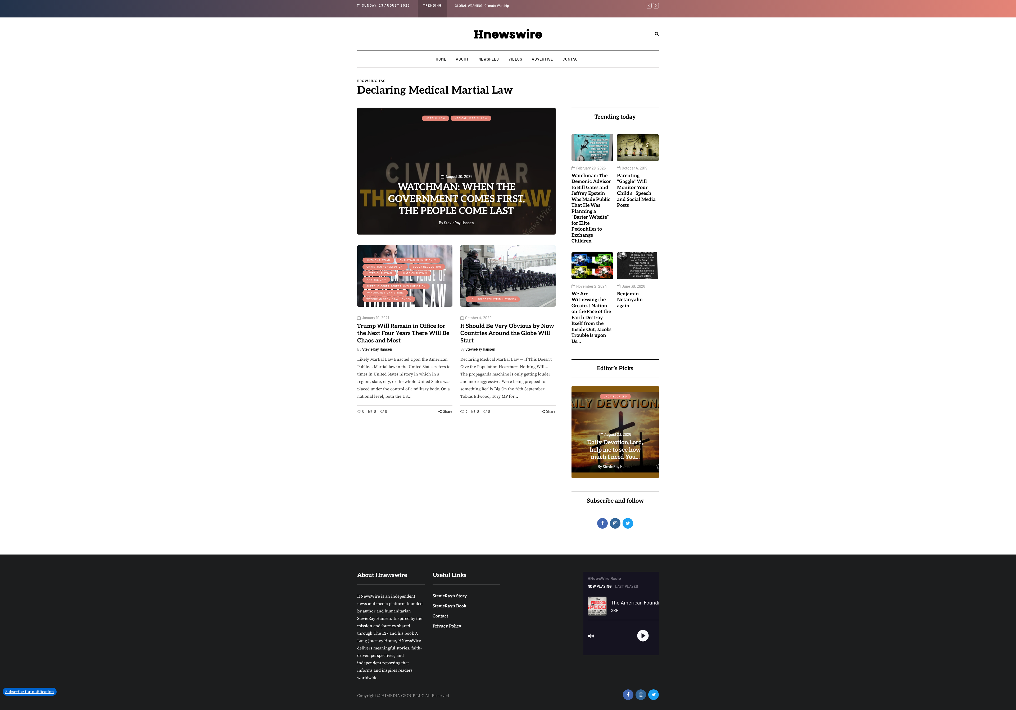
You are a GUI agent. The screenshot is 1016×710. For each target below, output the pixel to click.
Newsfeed (488, 59)
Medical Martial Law (471, 118)
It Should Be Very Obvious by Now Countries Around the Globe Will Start (507, 333)
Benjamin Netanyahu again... (630, 300)
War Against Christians (385, 292)
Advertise (542, 59)
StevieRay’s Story (450, 596)
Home (441, 59)
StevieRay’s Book (449, 606)
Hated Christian (379, 273)
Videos (515, 59)
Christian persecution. (385, 266)
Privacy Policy (447, 626)
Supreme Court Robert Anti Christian (396, 286)
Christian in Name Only (418, 260)
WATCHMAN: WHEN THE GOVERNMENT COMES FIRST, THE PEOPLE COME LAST (456, 199)
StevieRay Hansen (377, 349)
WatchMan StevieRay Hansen (388, 299)
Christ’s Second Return (615, 396)
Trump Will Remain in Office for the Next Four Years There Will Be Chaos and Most (403, 333)
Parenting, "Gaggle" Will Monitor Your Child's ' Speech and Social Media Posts (636, 190)
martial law (435, 118)
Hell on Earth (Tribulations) (493, 299)
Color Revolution (427, 266)
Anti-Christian (378, 260)
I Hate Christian (414, 273)
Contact (571, 59)
